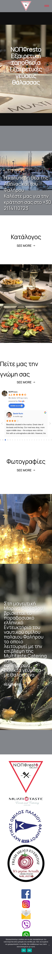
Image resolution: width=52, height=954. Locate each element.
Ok (24, 950)
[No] (49, 945)
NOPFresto (13, 392)
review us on (15, 405)
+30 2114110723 (27, 205)
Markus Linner (19, 413)
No (29, 950)
